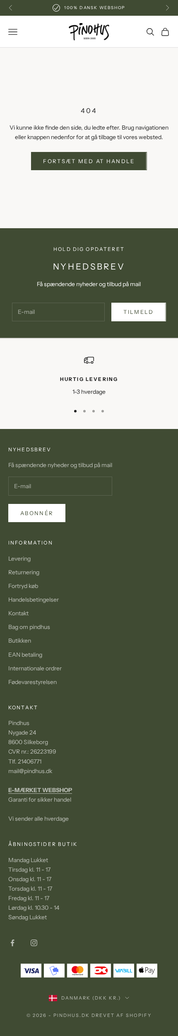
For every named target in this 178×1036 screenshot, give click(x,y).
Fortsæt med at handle (89, 161)
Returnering (23, 572)
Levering (19, 558)
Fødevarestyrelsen (32, 682)
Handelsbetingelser (33, 599)
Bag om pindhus (29, 627)
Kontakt (18, 613)
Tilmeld (138, 311)
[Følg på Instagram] (34, 943)
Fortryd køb (23, 586)
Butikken (19, 640)
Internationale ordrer (35, 668)
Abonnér (36, 513)
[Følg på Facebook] (12, 943)
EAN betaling (25, 654)
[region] (89, 375)
